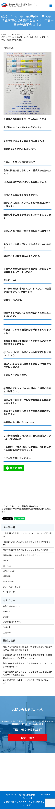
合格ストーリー (10, 627)
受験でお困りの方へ (12, 622)
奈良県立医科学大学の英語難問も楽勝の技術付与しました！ (26, 510)
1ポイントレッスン (19, 34)
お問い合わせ (9, 581)
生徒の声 (7, 632)
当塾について (9, 571)
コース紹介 (8, 565)
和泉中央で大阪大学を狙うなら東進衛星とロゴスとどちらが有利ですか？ (27, 665)
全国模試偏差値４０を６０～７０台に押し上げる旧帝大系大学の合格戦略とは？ (27, 673)
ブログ (6, 616)
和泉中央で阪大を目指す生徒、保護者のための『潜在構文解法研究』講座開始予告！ (27, 648)
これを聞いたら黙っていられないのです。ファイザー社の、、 (27, 535)
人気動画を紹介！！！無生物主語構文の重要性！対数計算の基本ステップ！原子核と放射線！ (27, 656)
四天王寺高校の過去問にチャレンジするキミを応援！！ (27, 550)
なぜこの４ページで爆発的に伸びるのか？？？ (24, 506)
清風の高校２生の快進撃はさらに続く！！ (21, 555)
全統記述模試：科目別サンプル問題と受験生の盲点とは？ (26, 682)
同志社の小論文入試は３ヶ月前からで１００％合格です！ (26, 543)
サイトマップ (9, 592)
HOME (3, 34)
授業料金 (7, 576)
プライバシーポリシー (13, 586)
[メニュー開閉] (51, 5)
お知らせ (7, 611)
